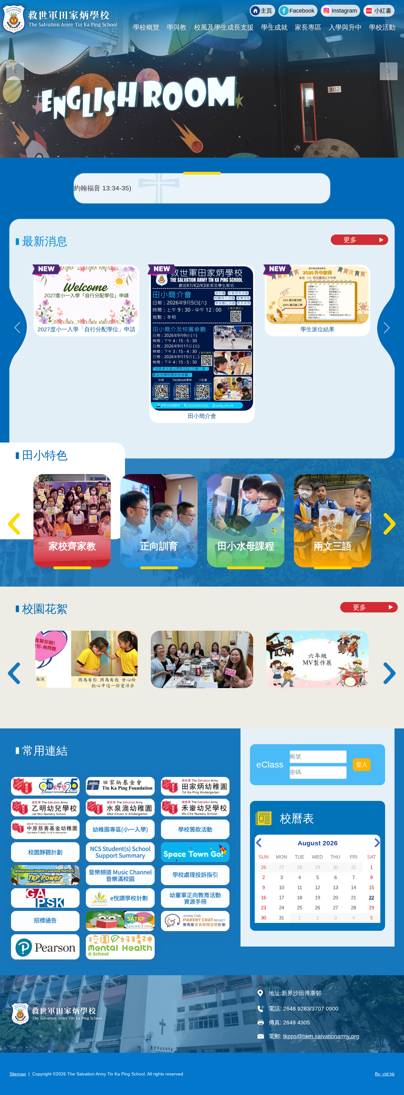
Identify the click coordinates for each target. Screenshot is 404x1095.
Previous (17, 328)
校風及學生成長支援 (224, 27)
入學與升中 (345, 27)
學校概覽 (146, 27)
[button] (389, 71)
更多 (350, 239)
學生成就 (274, 27)
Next (386, 328)
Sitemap (17, 1073)
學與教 (177, 27)
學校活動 (382, 27)
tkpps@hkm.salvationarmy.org (321, 1036)
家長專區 (308, 27)
